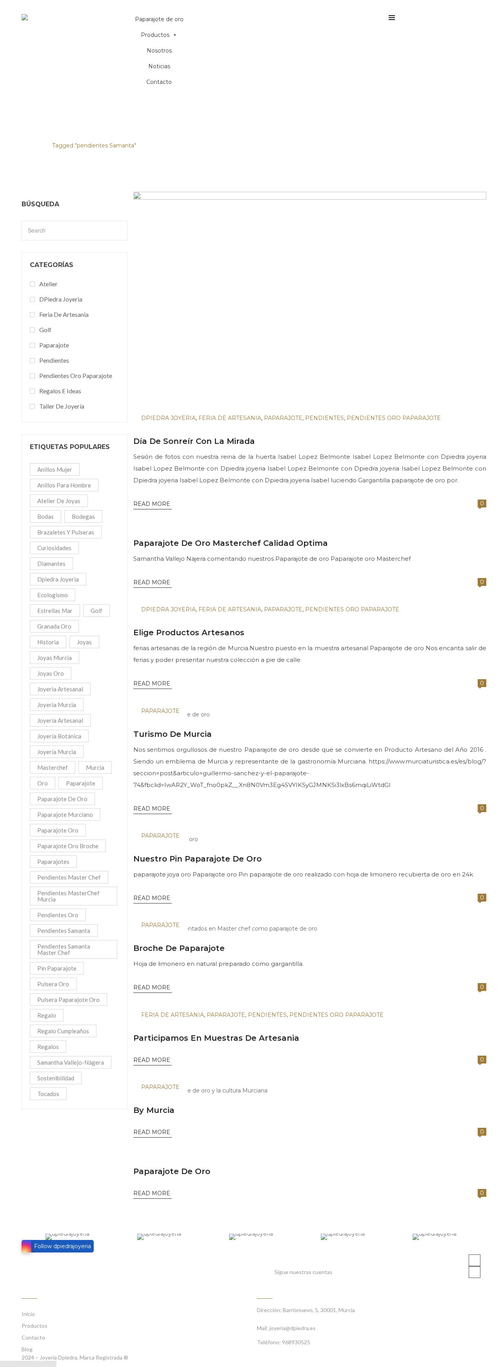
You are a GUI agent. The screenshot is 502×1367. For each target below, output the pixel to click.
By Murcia (154, 1110)
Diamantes (51, 563)
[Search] (118, 232)
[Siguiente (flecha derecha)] (51, 1364)
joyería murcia (56, 751)
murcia (95, 767)
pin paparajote (56, 968)
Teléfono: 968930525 (283, 1342)
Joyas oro (50, 673)
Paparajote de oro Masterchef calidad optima (230, 543)
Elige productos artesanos (188, 632)
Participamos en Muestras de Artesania (216, 1038)
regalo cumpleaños (63, 1030)
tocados (48, 1093)
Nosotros (159, 50)
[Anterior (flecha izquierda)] (42, 1364)
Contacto (159, 81)
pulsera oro (53, 983)
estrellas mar (55, 610)
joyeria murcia (56, 704)
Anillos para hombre (64, 485)
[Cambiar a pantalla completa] (23, 1364)
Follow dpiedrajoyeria (62, 1246)
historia (48, 641)
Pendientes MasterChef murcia (68, 896)
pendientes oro (57, 914)
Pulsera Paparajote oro (68, 999)
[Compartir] (14, 1364)
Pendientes (54, 360)
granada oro (54, 626)
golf (96, 610)
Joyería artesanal (60, 720)
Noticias (159, 66)
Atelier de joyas (58, 500)
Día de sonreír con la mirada (194, 441)
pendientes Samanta (63, 930)
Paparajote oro (57, 830)
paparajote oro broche (67, 845)
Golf (45, 329)
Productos (155, 34)
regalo (46, 1015)
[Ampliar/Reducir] (33, 1364)
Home (30, 145)
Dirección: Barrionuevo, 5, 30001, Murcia (306, 1310)
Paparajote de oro (159, 19)
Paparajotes (53, 861)
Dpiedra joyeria (58, 579)
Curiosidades (54, 547)
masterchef (52, 767)
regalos (48, 1046)
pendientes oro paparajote (75, 375)
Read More (152, 503)
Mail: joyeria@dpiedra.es (286, 1328)
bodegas (83, 516)
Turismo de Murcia (172, 734)
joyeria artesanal (60, 689)
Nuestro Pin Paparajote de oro (197, 858)
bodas (45, 516)
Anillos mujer (54, 469)
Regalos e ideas (60, 390)
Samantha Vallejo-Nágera (70, 1062)
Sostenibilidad (55, 1078)
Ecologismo (52, 594)
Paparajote (54, 345)
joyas (84, 641)
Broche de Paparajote (179, 948)
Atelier (48, 283)
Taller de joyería (61, 406)
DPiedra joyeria (60, 299)
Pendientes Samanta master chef (63, 949)
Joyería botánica (59, 736)
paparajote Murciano (65, 814)
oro (42, 783)
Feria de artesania (64, 314)
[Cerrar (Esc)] (4, 1364)
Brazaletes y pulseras (65, 532)
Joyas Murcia (54, 657)
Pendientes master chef (69, 877)
